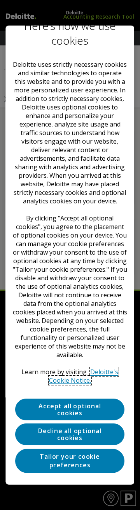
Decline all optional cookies (70, 434)
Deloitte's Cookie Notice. (84, 376)
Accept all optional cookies (70, 409)
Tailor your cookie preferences (70, 460)
